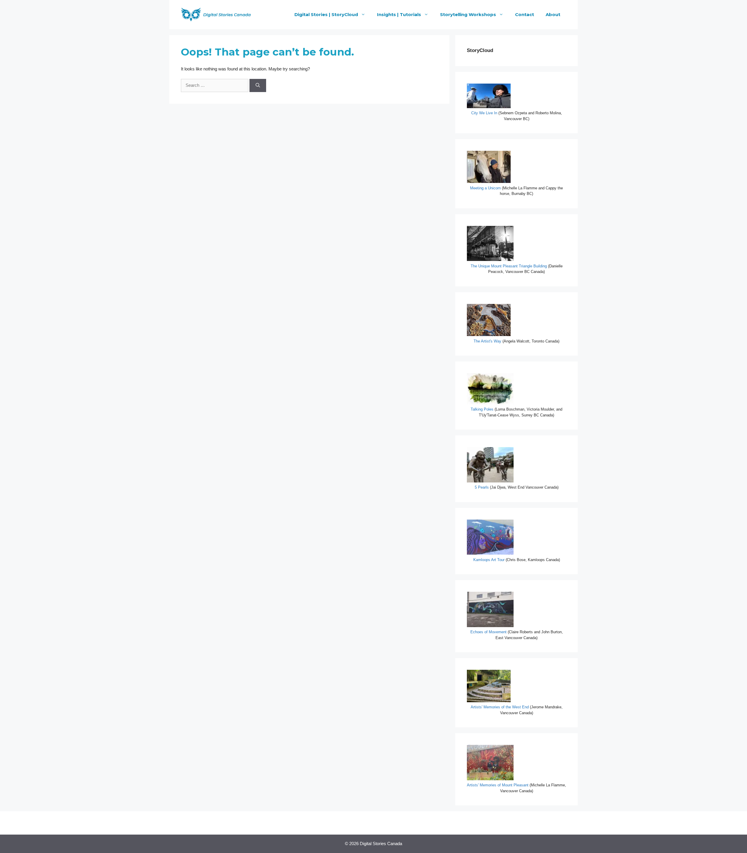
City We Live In (484, 113)
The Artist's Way (488, 341)
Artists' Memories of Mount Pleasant (498, 785)
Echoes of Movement (488, 632)
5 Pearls (482, 487)
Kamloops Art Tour (489, 560)
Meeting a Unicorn (485, 188)
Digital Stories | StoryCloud (326, 14)
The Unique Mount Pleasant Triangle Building (509, 266)
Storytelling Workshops (468, 14)
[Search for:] (215, 85)
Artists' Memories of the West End (500, 707)
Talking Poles (483, 409)
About (553, 14)
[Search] (257, 85)
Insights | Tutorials (399, 14)
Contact (524, 14)
